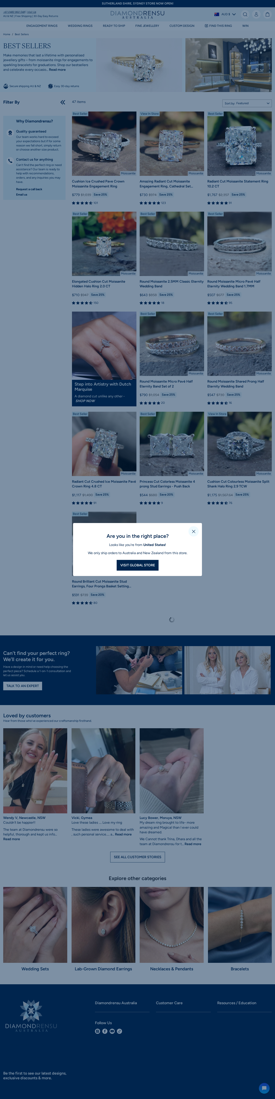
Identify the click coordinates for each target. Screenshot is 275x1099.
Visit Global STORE (137, 565)
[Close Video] (193, 531)
